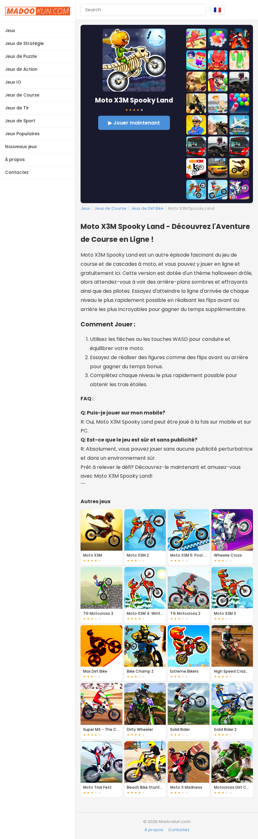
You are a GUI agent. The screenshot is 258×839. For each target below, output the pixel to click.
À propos (15, 160)
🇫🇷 (217, 10)
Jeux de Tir (17, 108)
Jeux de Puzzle (21, 56)
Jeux (10, 31)
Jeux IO (13, 82)
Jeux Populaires (22, 134)
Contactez (17, 172)
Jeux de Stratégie (24, 44)
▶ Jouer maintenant (134, 122)
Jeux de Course (22, 95)
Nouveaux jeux (21, 147)
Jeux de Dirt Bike (147, 208)
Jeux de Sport (20, 121)
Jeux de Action (21, 69)
